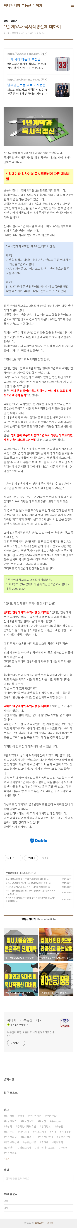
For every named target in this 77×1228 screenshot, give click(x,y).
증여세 (44, 1142)
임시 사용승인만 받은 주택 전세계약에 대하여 (26, 878)
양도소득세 (25, 1147)
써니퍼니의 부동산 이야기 (23, 5)
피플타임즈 (11, 1121)
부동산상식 (11, 1137)
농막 (53, 1131)
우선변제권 (35, 1115)
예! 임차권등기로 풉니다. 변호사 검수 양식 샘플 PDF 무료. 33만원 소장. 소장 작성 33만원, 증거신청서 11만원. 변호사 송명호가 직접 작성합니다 (27, 66)
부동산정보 (11, 1153)
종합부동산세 (12, 1142)
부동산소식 (52, 1115)
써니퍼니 (24, 1131)
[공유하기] (14, 858)
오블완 (59, 1126)
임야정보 (46, 1126)
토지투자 (9, 1131)
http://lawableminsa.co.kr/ (23, 79)
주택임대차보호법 (26, 1126)
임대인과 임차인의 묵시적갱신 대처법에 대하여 (26, 886)
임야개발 (66, 1131)
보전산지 (9, 1147)
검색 (69, 1178)
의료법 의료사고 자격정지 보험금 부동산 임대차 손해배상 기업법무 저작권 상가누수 (27, 91)
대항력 (8, 1126)
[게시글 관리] (18, 858)
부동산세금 (30, 1142)
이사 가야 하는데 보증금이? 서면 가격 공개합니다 (26, 59)
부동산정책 (28, 1121)
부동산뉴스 (57, 1121)
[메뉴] (72, 5)
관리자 (50, 1223)
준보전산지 (64, 1137)
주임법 (64, 1147)
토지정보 (9, 1115)
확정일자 (58, 1142)
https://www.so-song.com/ (23, 53)
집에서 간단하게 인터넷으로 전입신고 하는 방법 (27, 882)
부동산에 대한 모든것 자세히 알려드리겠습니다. (30, 1033)
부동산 (42, 1121)
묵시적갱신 (28, 1137)
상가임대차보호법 (46, 1147)
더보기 (6, 1158)
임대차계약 (40, 1131)
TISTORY (39, 1223)
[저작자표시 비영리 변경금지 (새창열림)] (43, 858)
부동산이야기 (12, 872)
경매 (22, 1115)
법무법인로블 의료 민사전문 (26, 85)
